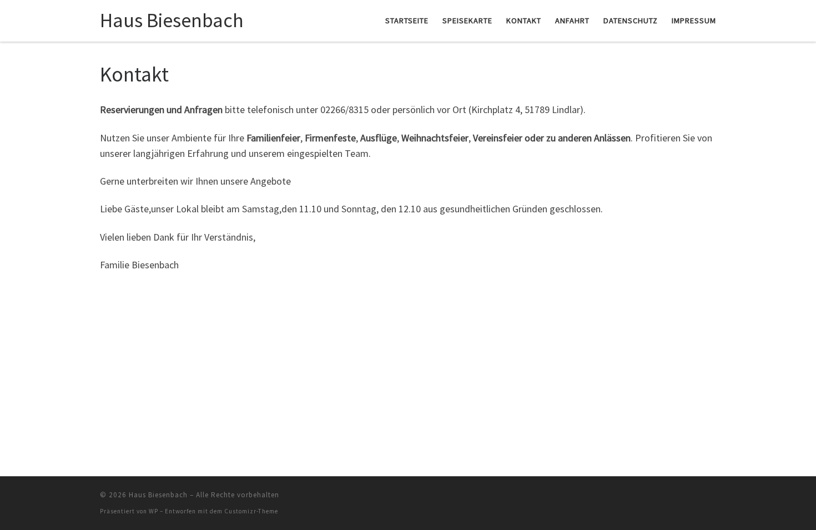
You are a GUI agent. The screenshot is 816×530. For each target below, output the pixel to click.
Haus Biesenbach (158, 495)
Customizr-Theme (251, 511)
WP (153, 511)
